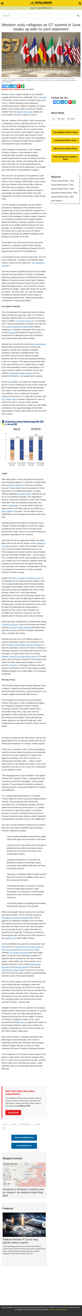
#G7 (4, 1128)
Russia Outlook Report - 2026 (62, 197)
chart (9, 382)
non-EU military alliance (20, 627)
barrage (12, 332)
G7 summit (41, 97)
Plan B (14, 665)
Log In (32, 8)
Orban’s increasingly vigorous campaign (24, 645)
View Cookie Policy (60, 1309)
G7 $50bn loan (9, 399)
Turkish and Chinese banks (13, 970)
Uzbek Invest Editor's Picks (65, 140)
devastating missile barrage (20, 373)
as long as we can (26, 321)
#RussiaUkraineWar (25, 1124)
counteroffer (13, 505)
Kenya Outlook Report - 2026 (62, 185)
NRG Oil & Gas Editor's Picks (65, 148)
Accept (51, 1309)
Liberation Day (10, 938)
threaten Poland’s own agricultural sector (19, 656)
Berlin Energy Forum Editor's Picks (65, 158)
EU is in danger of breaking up (24, 578)
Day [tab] (53, 119)
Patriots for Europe (10, 624)
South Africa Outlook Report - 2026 (64, 193)
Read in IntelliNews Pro (24, 1137)
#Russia (5, 1124)
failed (4, 947)
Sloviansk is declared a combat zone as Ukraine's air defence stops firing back (23, 1192)
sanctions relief (23, 494)
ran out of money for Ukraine (16, 327)
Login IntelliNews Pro (44, 8)
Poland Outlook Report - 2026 (62, 181)
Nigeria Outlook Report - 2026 (62, 189)
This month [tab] (71, 119)
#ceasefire (37, 1124)
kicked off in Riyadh (13, 485)
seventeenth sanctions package (15, 918)
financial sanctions (21, 967)
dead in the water (24, 112)
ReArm (23, 1022)
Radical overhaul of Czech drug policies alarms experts (20, 1241)
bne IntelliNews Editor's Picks (65, 132)
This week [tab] (61, 119)
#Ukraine (13, 1124)
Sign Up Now (13, 1112)
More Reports (56, 201)
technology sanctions (19, 953)
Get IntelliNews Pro (24, 1146)
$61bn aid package (37, 344)
